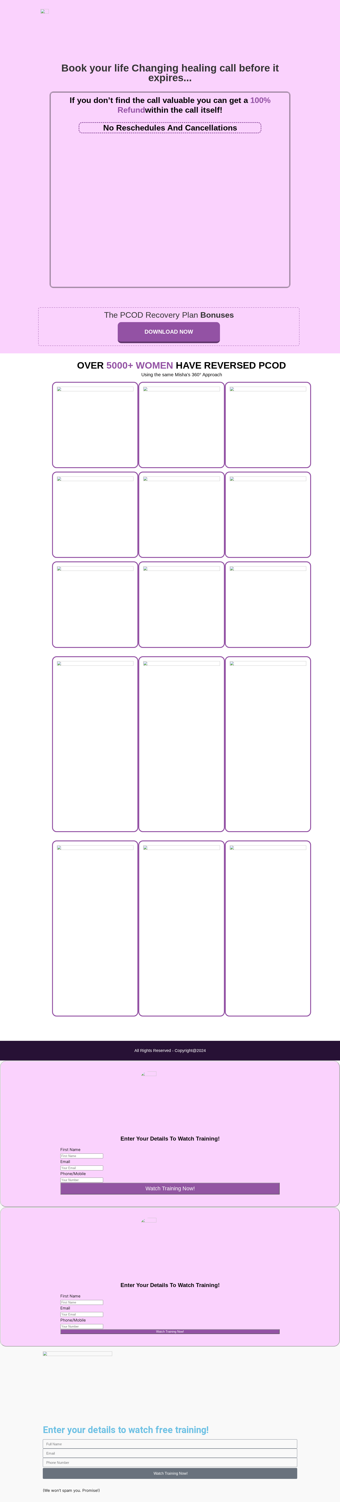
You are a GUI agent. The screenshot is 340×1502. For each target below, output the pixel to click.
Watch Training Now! (170, 1188)
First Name (70, 1149)
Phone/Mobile (73, 1173)
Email (65, 1161)
